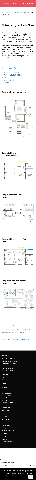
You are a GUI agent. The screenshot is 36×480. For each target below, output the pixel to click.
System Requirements (8, 398)
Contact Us (5, 439)
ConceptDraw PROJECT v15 (9, 366)
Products (21, 4)
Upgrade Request (6, 393)
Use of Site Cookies (9, 476)
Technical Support (7, 391)
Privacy (26, 466)
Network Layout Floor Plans (11, 76)
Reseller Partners (6, 425)
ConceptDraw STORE (7, 368)
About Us (4, 437)
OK (31, 477)
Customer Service (6, 407)
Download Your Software (8, 430)
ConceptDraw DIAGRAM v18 (9, 361)
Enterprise (4, 405)
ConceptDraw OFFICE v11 (8, 359)
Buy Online (5, 423)
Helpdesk (4, 400)
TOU (30, 466)
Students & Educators (7, 402)
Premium (4, 380)
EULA (21, 466)
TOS (33, 466)
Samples (4, 12)
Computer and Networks (15, 12)
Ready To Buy (6, 420)
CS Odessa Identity (7, 441)
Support (4, 387)
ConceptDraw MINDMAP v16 (9, 363)
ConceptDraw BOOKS (7, 371)
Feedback (15, 466)
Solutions (29, 4)
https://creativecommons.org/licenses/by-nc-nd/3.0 (15, 339)
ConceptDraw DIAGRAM (8, 81)
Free (3, 377)
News (3, 444)
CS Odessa (5, 433)
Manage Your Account (8, 428)
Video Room (5, 411)
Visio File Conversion (7, 395)
